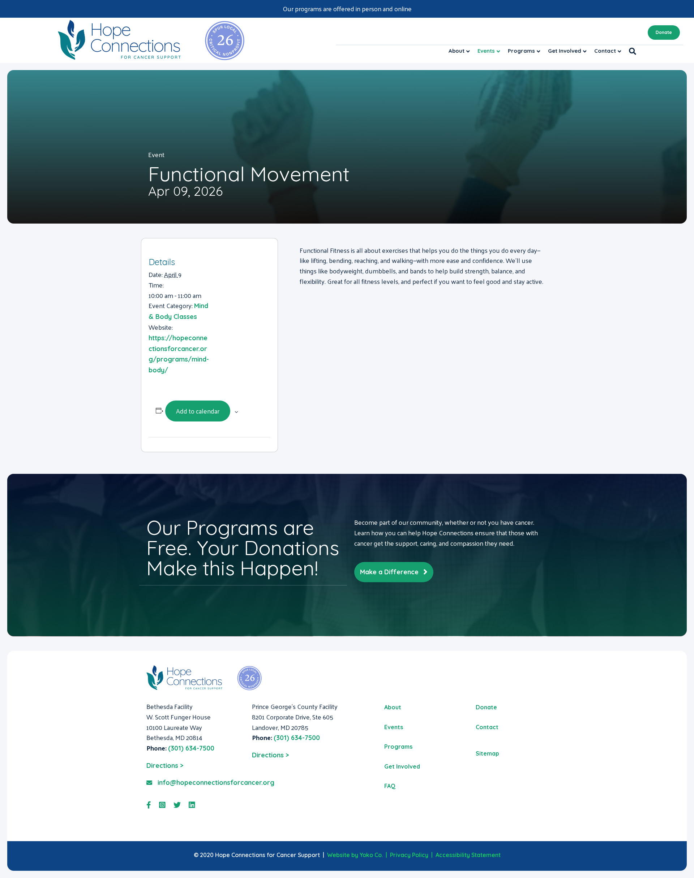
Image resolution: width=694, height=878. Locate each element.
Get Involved (564, 50)
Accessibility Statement (468, 854)
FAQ (389, 786)
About (456, 50)
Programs (521, 50)
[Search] (630, 51)
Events (486, 50)
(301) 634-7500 (191, 748)
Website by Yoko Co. (355, 854)
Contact (605, 50)
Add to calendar (197, 411)
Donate (664, 32)
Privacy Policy (409, 854)
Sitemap (487, 753)
